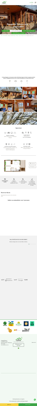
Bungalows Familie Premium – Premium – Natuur (14, 35)
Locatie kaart (33, 163)
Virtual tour (33, 166)
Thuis (2, 35)
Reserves (9, 404)
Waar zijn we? (34, 342)
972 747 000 (28, 404)
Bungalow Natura (23, 35)
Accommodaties (5, 35)
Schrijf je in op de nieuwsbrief (19, 345)
